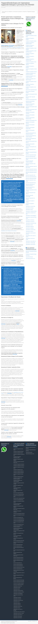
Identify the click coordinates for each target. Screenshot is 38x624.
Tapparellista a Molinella (30, 228)
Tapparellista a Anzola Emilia (30, 206)
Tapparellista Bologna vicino (30, 258)
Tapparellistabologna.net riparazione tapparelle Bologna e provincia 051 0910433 (17, 4)
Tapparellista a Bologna (16, 587)
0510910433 (11, 46)
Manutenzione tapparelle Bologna (31, 89)
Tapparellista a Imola (29, 224)
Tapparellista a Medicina (30, 226)
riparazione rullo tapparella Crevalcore (19, 513)
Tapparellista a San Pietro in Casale (18, 613)
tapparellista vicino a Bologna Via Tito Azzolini (12, 24)
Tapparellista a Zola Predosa (30, 244)
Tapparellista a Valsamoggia (30, 242)
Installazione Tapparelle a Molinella (18, 472)
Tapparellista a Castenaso (17, 597)
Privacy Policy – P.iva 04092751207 (32, 621)
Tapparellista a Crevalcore (30, 221)
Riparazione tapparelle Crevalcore (31, 170)
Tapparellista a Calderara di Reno (31, 211)
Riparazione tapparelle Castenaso (31, 169)
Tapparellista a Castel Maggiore (31, 215)
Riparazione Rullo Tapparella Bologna (18, 498)
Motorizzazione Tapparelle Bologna (18, 494)
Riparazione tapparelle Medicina (31, 176)
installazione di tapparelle (16, 47)
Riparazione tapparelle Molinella (31, 178)
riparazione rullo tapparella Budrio (31, 99)
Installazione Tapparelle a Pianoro (31, 71)
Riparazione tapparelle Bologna (18, 544)
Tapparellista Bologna (29, 256)
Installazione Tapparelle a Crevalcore (18, 465)
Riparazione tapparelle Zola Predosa (18, 581)
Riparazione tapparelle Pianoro (31, 182)
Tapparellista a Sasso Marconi (31, 241)
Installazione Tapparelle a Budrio (18, 452)
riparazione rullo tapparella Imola (31, 120)
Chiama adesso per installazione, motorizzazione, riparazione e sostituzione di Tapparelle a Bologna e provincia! (18, 12)
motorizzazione (8, 47)
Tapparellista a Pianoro (29, 231)
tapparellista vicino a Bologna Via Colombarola (8, 230)
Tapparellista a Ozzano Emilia (30, 229)
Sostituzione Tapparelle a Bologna (18, 584)
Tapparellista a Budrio (29, 209)
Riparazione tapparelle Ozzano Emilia (18, 567)
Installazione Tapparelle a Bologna (18, 451)
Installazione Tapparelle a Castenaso (18, 464)
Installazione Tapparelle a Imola (31, 61)
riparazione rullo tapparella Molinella (18, 520)
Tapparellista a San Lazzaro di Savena (19, 611)
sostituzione (3, 47)
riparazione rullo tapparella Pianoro (18, 524)
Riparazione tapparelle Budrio (30, 156)
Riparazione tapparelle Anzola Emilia (18, 540)
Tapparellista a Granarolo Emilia (31, 223)
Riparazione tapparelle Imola (30, 175)
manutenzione (20, 46)
